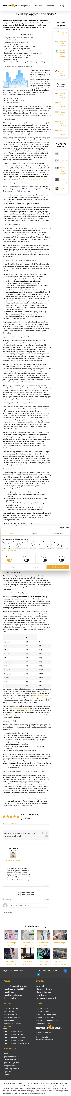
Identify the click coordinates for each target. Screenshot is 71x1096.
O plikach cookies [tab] (58, 533)
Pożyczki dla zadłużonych (12, 995)
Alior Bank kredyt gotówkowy (63, 123)
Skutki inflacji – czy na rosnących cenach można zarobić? (23, 53)
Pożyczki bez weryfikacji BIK (13, 989)
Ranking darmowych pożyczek (14, 1037)
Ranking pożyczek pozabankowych (16, 1043)
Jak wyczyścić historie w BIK (46, 1014)
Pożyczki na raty (9, 992)
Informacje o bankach (11, 1008)
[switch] (26, 560)
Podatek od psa (60, 942)
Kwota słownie (41, 995)
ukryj (31, 34)
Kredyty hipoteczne (10, 1014)
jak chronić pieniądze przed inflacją (34, 179)
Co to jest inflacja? (10, 40)
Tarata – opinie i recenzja (62, 73)
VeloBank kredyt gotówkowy (63, 114)
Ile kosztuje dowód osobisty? (11, 945)
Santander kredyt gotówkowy (63, 104)
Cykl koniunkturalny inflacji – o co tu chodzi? (19, 55)
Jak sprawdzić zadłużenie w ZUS (47, 1020)
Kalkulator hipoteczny (43, 992)
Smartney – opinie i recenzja (63, 95)
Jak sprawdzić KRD (42, 1011)
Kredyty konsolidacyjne (11, 1017)
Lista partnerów (9, 1066)
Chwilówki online (9, 998)
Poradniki (13, 823)
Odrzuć (13, 567)
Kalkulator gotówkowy (44, 989)
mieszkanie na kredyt (41, 696)
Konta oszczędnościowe (12, 1023)
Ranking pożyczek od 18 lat (13, 1040)
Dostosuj (35, 567)
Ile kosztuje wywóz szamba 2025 (60, 964)
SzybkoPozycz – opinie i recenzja (64, 34)
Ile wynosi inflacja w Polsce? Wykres (16, 57)
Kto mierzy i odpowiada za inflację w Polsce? (18, 51)
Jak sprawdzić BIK (42, 1008)
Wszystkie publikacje (13, 860)
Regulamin (7, 1072)
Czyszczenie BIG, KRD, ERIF (45, 1023)
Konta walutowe (9, 1020)
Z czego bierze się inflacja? (12, 44)
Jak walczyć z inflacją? (11, 60)
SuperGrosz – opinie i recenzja (63, 43)
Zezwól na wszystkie (58, 567)
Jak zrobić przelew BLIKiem (45, 1017)
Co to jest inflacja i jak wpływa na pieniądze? (18, 38)
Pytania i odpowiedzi (11, 1057)
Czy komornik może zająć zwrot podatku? (27, 945)
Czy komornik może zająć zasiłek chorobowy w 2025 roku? (43, 947)
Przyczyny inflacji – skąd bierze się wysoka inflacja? (21, 46)
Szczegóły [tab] (35, 533)
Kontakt (6, 1075)
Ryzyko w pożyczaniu (11, 1063)
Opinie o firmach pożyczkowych (15, 986)
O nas (5, 1054)
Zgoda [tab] (12, 533)
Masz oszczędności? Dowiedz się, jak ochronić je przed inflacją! (25, 62)
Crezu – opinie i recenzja (62, 64)
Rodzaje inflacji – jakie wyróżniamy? (16, 42)
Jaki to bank (40, 986)
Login (47, 899)
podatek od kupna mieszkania (19, 708)
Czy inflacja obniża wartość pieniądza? (17, 49)
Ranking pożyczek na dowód (13, 1034)
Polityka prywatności (11, 1069)
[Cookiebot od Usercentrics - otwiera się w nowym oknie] (61, 528)
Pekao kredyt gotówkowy (63, 132)
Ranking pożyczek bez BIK (12, 1031)
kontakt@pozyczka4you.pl (44, 1040)
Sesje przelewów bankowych (46, 998)
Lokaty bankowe (9, 1011)
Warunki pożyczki (9, 1060)
